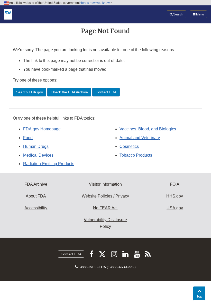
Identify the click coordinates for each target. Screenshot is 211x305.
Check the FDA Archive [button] (69, 92)
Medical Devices (38, 155)
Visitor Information (105, 184)
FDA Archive (35, 184)
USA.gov (175, 208)
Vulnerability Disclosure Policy (105, 223)
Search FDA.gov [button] (29, 92)
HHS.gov (174, 196)
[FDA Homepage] (8, 14)
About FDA (36, 196)
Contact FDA (71, 254)
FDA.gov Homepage (42, 129)
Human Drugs (36, 146)
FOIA (174, 184)
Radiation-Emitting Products (48, 164)
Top (201, 296)
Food (28, 138)
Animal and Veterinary (140, 138)
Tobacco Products (136, 155)
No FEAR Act (105, 208)
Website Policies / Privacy (105, 196)
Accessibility (35, 208)
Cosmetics (129, 146)
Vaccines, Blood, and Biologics (148, 129)
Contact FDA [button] (106, 92)
